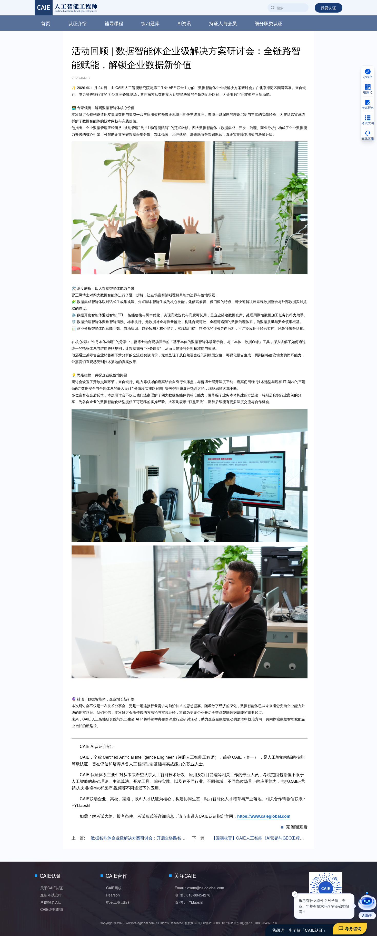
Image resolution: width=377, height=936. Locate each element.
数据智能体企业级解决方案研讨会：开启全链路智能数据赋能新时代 (152, 838)
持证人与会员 (223, 23)
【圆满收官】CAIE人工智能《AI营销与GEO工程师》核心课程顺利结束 (276, 838)
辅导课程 (114, 23)
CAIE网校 (114, 887)
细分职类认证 (268, 23)
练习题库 (150, 23)
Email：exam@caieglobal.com (199, 887)
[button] (367, 905)
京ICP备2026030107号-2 (215, 923)
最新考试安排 (51, 895)
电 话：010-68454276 (192, 895)
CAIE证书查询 (51, 909)
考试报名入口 (51, 902)
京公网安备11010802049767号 (255, 923)
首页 (45, 23)
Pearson (113, 895)
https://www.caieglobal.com (263, 816)
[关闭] (294, 897)
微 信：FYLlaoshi (189, 902)
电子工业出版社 (118, 902)
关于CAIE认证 (51, 887)
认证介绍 (77, 23)
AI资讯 (184, 23)
